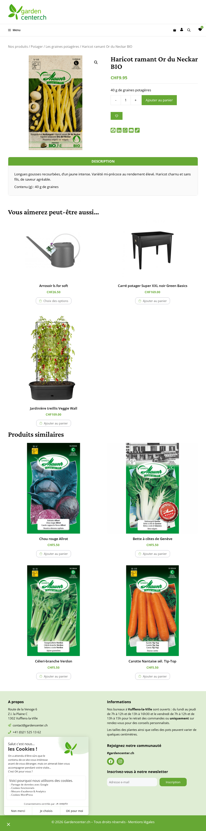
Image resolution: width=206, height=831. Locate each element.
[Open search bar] (189, 30)
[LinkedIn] (119, 130)
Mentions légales (141, 822)
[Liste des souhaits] (200, 29)
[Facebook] (113, 130)
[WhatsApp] (125, 130)
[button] (96, 62)
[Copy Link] (137, 130)
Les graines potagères (62, 46)
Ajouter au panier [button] (155, 301)
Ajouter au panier (159, 100)
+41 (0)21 (20, 732)
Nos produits (18, 46)
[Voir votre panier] (174, 30)
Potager (37, 46)
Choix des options (55, 301)
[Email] (131, 130)
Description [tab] (103, 161)
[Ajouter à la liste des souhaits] (117, 116)
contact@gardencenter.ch (30, 725)
